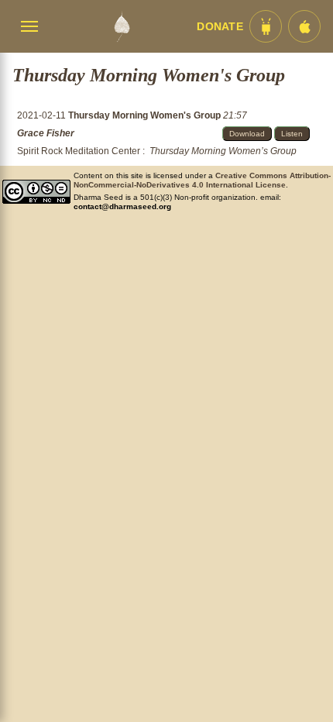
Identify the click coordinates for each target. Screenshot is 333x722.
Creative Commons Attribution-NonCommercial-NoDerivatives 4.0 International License (202, 180)
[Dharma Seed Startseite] (121, 26)
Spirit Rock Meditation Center (78, 151)
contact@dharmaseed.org (122, 206)
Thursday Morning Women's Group (145, 115)
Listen (292, 133)
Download (247, 133)
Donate (220, 27)
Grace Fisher (45, 133)
